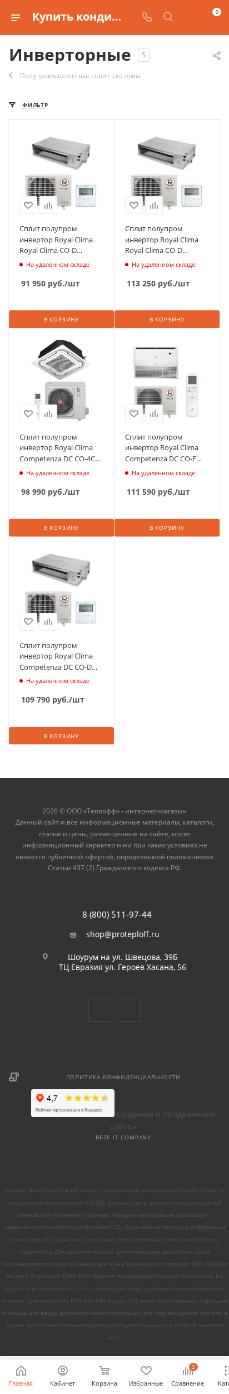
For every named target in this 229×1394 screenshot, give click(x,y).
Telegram (129, 1010)
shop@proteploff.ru (123, 934)
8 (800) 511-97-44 (117, 914)
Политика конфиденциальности (123, 1077)
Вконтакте (100, 1010)
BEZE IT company (123, 1137)
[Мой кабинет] (189, 17)
